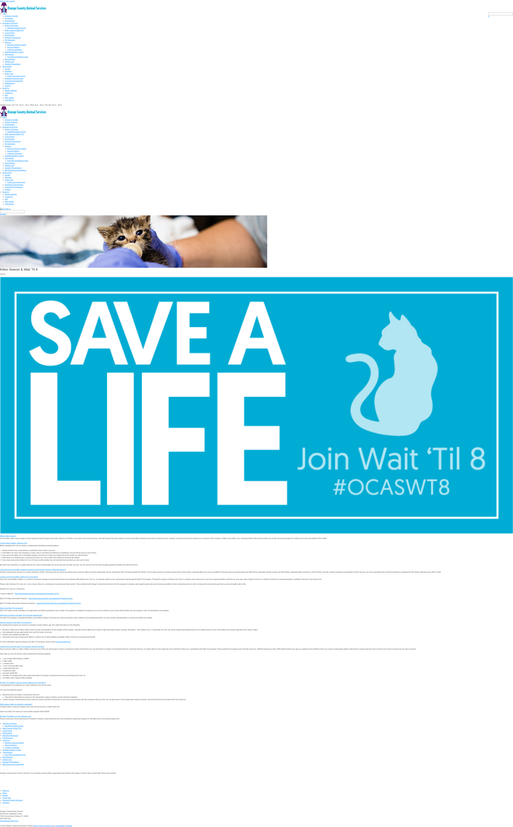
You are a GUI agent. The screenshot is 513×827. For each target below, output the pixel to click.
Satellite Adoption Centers (14, 52)
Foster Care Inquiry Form (16, 76)
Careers (8, 86)
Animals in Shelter (11, 16)
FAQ (6, 95)
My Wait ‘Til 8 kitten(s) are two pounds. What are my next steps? (23, 683)
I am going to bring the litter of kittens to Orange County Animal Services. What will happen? (33, 570)
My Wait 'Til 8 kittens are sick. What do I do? (15, 716)
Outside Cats (9, 62)
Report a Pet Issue (11, 26)
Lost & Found (9, 33)
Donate (7, 69)
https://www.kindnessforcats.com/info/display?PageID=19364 (50, 598)
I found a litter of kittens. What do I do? (13, 543)
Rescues (8, 42)
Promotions (9, 18)
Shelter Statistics (11, 91)
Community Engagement (14, 81)
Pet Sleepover (10, 40)
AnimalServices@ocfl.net (9, 821)
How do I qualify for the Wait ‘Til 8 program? (16, 623)
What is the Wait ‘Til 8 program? (11, 608)
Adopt (4, 14)
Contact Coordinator (14, 50)
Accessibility (60, 826)
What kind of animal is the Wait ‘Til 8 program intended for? (21, 615)
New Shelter (9, 98)
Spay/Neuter (9, 54)
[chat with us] (256, 209)
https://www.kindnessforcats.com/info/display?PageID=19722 (59, 603)
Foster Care (9, 74)
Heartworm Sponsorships (14, 78)
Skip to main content (7, 1)
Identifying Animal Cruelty (16, 28)
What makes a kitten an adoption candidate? (16, 704)
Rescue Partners (13, 47)
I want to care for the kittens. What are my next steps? (19, 577)
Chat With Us (9, 100)
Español (3, 214)
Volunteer (8, 71)
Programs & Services (10, 23)
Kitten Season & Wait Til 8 (14, 30)
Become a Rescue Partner (16, 45)
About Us (5, 88)
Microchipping (10, 59)
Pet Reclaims (9, 35)
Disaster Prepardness (13, 64)
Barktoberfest (9, 83)
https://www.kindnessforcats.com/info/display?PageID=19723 (37, 594)
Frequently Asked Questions (12, 800)
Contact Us (9, 93)
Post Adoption (10, 21)
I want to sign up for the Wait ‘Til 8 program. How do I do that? (22, 647)
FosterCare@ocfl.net (62, 642)
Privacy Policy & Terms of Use (44, 826)
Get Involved (6, 66)
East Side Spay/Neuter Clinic (17, 57)
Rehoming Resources (13, 38)
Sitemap (69, 826)
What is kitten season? (8, 536)
